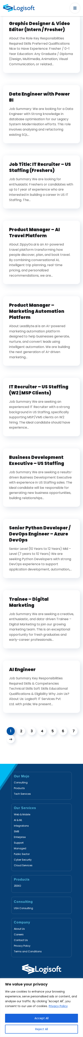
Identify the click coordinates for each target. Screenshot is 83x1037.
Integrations (21, 825)
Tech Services (22, 794)
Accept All (41, 1018)
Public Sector (22, 854)
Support (19, 842)
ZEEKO (17, 885)
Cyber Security (23, 859)
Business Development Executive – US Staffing (36, 460)
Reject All (41, 1029)
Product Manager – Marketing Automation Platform (36, 311)
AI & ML (18, 820)
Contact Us (21, 940)
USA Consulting (23, 908)
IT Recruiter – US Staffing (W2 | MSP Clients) (38, 390)
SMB (16, 831)
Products (19, 788)
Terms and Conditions (28, 951)
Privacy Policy (58, 1006)
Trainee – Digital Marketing (29, 602)
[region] (41, 1007)
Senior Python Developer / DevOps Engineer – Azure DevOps (40, 534)
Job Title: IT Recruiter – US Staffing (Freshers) (40, 167)
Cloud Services (23, 865)
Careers (19, 934)
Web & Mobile (22, 814)
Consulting (21, 782)
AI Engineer (22, 670)
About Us (19, 929)
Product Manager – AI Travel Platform (34, 233)
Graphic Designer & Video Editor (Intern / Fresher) (39, 27)
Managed (20, 848)
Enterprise (20, 837)
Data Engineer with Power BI (39, 97)
